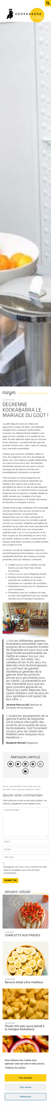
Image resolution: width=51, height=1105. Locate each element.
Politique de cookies (15, 1067)
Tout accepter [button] (25, 1078)
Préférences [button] (25, 1096)
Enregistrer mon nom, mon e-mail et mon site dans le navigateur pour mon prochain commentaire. (25, 870)
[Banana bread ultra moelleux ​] (25, 964)
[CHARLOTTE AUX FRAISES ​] (25, 917)
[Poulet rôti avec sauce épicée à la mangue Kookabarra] (25, 1011)
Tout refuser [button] (25, 1087)
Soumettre (10, 880)
